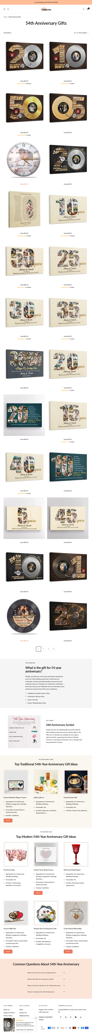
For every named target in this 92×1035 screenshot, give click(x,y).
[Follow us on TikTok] (80, 1017)
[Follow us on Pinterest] (70, 1017)
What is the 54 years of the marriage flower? (41, 973)
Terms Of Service (9, 1018)
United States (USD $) (10, 1028)
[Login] (83, 9)
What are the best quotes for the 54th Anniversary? (44, 985)
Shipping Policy (24, 1015)
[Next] (53, 649)
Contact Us (23, 1012)
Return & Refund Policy (26, 1018)
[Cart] (87, 9)
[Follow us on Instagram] (65, 1017)
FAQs (21, 1009)
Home (5, 17)
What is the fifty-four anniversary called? (40, 979)
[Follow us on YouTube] (75, 1017)
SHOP (8, 820)
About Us (7, 1009)
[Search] (8, 9)
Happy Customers (9, 1012)
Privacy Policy (8, 1015)
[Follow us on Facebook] (60, 1017)
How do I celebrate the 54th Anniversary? (40, 992)
